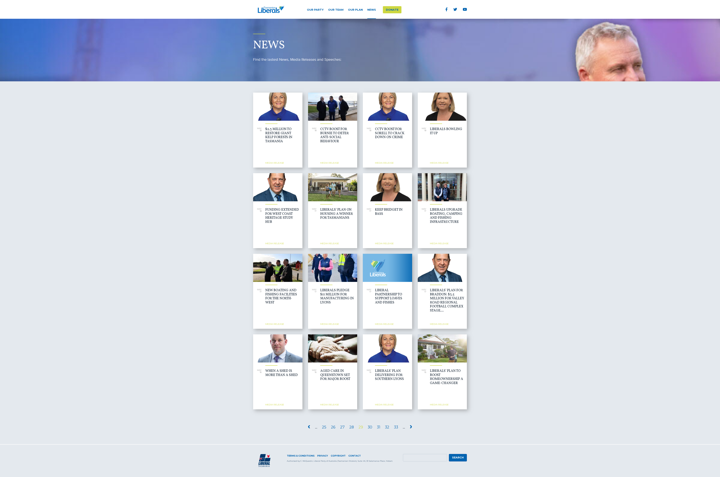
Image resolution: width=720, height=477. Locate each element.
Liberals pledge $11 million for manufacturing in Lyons (337, 296)
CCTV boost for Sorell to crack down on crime (389, 133)
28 (351, 427)
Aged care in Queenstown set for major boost (335, 375)
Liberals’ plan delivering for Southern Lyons (389, 375)
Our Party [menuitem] (315, 9)
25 (324, 427)
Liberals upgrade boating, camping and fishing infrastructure (446, 215)
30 (370, 427)
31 (378, 427)
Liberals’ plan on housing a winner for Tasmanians (336, 213)
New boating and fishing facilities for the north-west (281, 296)
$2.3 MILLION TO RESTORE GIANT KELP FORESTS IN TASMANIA (278, 135)
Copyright (338, 455)
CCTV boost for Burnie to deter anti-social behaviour (334, 135)
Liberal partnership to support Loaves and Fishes (388, 296)
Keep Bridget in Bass (389, 211)
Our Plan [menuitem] (355, 9)
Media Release (274, 162)
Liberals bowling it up (446, 131)
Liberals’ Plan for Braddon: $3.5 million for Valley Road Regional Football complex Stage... (447, 300)
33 (396, 427)
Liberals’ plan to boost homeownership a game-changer (446, 377)
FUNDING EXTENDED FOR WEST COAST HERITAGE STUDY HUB (282, 215)
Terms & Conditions (300, 455)
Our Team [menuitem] (336, 9)
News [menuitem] (371, 9)
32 (387, 427)
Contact (354, 455)
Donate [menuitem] (392, 9)
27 (342, 427)
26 (333, 427)
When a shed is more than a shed (281, 373)
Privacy (322, 455)
